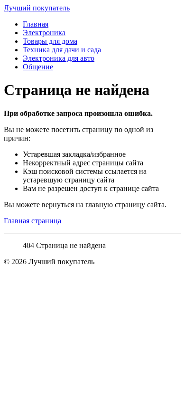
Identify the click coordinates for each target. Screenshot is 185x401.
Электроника (44, 33)
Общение (38, 67)
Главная (35, 24)
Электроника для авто (58, 58)
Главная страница (32, 221)
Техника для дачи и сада (62, 50)
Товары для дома (50, 41)
